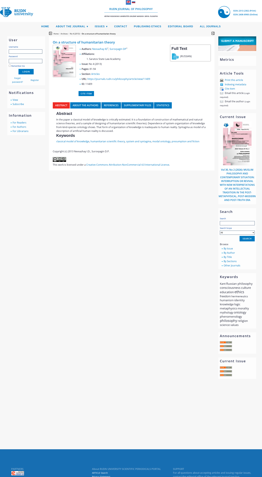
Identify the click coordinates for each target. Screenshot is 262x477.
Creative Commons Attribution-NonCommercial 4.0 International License (127, 164)
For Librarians (21, 131)
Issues (100, 26)
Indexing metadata (235, 84)
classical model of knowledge (72, 141)
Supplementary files (137, 105)
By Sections (230, 261)
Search (223, 218)
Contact (120, 26)
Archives (64, 33)
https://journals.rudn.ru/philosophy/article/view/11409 (118, 79)
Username (13, 46)
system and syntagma (138, 141)
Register (35, 80)
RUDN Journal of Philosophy (131, 12)
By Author (229, 252)
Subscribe (18, 104)
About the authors (85, 105)
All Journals (210, 26)
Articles (95, 74)
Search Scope (226, 228)
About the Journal (70, 26)
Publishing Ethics (147, 26)
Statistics (162, 105)
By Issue (228, 248)
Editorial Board (180, 26)
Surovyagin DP (118, 49)
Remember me (18, 66)
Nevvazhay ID (99, 49)
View (15, 100)
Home (45, 26)
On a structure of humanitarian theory (99, 33)
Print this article (234, 80)
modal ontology (161, 141)
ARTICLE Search (100, 472)
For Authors (19, 126)
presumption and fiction (185, 141)
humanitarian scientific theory (108, 141)
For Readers (19, 122)
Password (13, 56)
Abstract (61, 105)
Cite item (230, 88)
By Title (228, 257)
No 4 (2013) (75, 33)
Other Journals (232, 265)
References (111, 105)
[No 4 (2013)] (64, 76)
